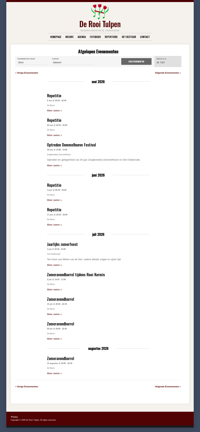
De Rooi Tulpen (100, 23)
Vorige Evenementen (26, 73)
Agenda (82, 37)
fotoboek (95, 37)
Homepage (55, 37)
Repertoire (111, 37)
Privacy (14, 417)
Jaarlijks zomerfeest (62, 244)
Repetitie (54, 95)
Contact (145, 37)
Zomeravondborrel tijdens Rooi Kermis (76, 274)
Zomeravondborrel (60, 299)
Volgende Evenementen (168, 73)
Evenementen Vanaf (26, 59)
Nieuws (69, 37)
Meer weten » (54, 110)
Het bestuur (129, 37)
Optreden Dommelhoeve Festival (71, 145)
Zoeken (55, 59)
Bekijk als (161, 59)
